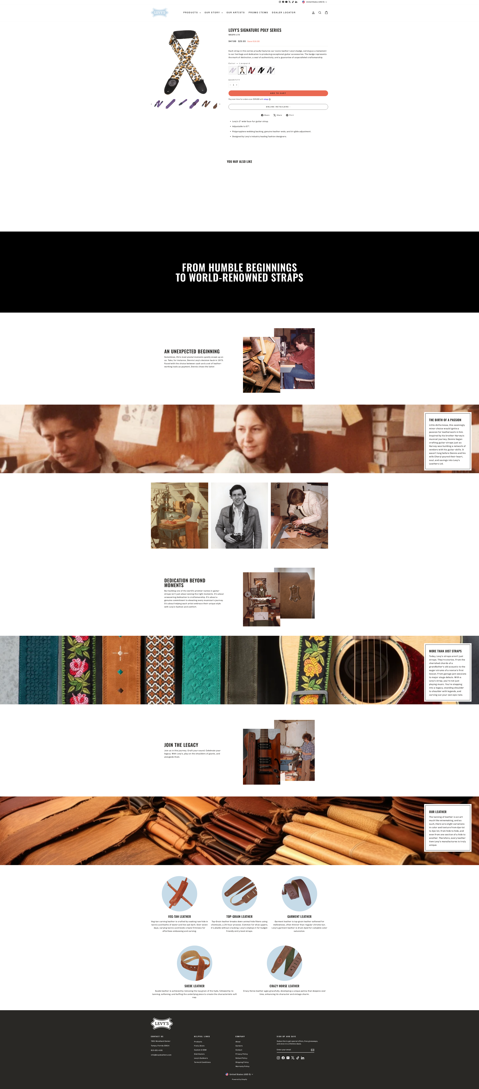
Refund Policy (241, 1058)
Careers (239, 1046)
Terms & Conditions (202, 1062)
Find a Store (199, 1046)
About (238, 1042)
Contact (239, 1050)
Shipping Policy (242, 1062)
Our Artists (236, 12)
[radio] (233, 70)
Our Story (213, 12)
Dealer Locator (284, 12)
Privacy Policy (242, 1054)
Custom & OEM (200, 1050)
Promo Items (258, 12)
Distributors (199, 1054)
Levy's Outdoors (201, 1058)
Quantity (234, 80)
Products (191, 12)
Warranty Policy (242, 1066)
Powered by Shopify (239, 1079)
